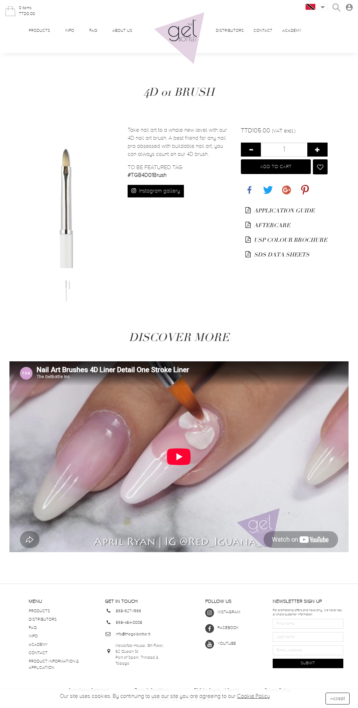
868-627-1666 (128, 611)
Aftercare (271, 225)
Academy (291, 31)
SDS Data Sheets (280, 254)
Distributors (230, 31)
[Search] (336, 7)
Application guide (283, 210)
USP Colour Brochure (289, 240)
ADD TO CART (276, 166)
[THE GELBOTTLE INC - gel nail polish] (179, 38)
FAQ (93, 31)
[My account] (349, 7)
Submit (308, 663)
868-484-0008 (129, 623)
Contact (262, 31)
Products (39, 31)
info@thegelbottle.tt (133, 634)
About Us (122, 31)
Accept (337, 698)
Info (69, 31)
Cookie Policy (253, 696)
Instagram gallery (158, 191)
